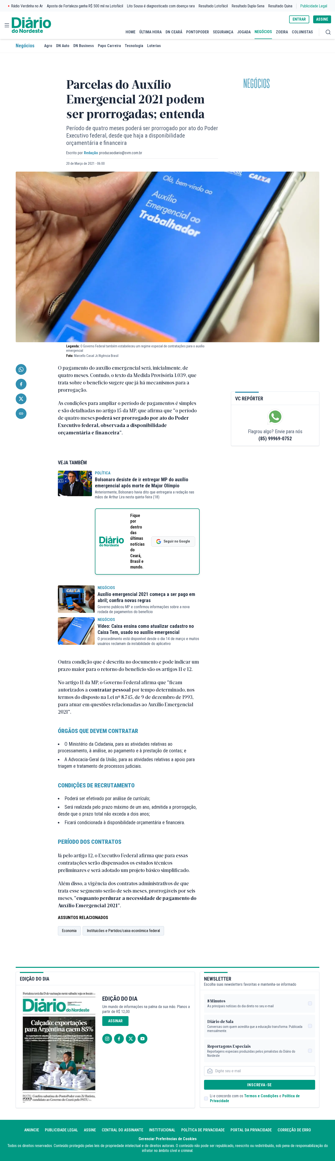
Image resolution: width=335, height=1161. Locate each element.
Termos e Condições (261, 1096)
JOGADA (244, 32)
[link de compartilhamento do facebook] (21, 384)
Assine (90, 1130)
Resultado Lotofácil (213, 6)
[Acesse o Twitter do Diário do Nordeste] (131, 1039)
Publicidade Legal (313, 6)
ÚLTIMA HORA (150, 32)
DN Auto (62, 45)
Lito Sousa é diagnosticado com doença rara (161, 6)
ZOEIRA (282, 32)
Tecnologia (134, 45)
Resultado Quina (280, 6)
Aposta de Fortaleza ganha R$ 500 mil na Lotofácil (85, 6)
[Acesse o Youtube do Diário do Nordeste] (142, 1039)
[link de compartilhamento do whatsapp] (21, 369)
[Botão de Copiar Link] (21, 413)
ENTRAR (299, 19)
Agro (48, 45)
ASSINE (322, 19)
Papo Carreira (109, 45)
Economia (69, 930)
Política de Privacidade (203, 1130)
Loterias (154, 45)
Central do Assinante (122, 1130)
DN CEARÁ (174, 32)
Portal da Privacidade (251, 1130)
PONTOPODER (197, 32)
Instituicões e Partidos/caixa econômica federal (123, 930)
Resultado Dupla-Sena (248, 6)
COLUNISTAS (302, 32)
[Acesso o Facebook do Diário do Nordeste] (119, 1039)
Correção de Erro (294, 1130)
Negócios (25, 46)
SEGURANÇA (223, 32)
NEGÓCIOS (263, 31)
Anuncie (31, 1130)
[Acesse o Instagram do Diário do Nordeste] (107, 1039)
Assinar (115, 1021)
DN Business (83, 45)
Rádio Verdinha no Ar (27, 6)
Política (102, 473)
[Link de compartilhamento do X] (21, 398)
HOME (130, 32)
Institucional (162, 1130)
